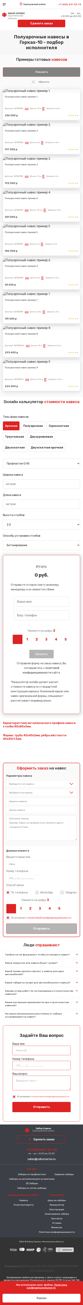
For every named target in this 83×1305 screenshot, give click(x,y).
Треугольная (14, 436)
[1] (27, 639)
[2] (37, 639)
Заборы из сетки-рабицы (31, 1188)
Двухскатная (15, 447)
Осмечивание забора (57, 1214)
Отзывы (56, 1223)
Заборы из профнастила (32, 1174)
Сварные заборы (64, 1174)
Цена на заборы (57, 1200)
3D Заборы (32, 1183)
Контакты (56, 1218)
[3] (46, 639)
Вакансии (56, 1227)
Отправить (41, 928)
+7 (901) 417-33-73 (69, 4)
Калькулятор (57, 1204)
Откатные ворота (24, 1204)
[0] (17, 639)
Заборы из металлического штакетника (31, 1179)
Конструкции (56, 1209)
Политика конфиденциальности (57, 1232)
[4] (56, 639)
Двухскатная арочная (47, 447)
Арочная (11, 426)
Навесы (23, 1200)
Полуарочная (33, 426)
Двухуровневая (41, 436)
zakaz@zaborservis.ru (41, 1159)
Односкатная (59, 426)
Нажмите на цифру (41, 630)
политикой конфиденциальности (49, 917)
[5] (65, 639)
